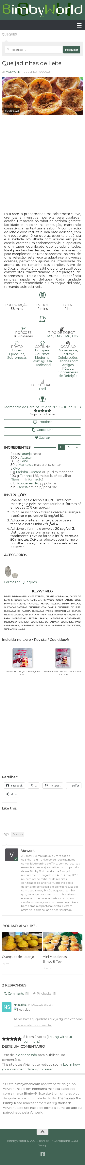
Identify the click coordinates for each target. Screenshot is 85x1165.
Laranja (26, 454)
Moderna (42, 357)
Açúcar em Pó (28, 483)
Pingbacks (46, 993)
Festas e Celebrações (67, 355)
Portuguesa (42, 361)
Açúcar (26, 457)
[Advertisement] (42, 163)
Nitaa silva (20, 1004)
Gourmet (42, 354)
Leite (24, 461)
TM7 (74, 336)
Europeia (42, 350)
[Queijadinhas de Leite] (42, 96)
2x (69, 447)
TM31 (49, 336)
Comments (18, 993)
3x (77, 447)
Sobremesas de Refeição (68, 374)
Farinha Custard (28, 472)
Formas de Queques (20, 582)
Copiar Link (45, 430)
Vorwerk (13, 71)
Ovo (16, 468)
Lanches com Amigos (68, 363)
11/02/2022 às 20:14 (42, 1004)
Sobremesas (16, 357)
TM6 (66, 336)
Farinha (26, 476)
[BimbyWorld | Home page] (42, 10)
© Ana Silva (12, 110)
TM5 (58, 336)
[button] (35, 411)
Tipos (26, 479)
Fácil (42, 389)
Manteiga (25, 465)
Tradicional (42, 365)
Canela (22, 487)
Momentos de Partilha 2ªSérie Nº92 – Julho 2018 (42, 407)
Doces (17, 350)
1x (61, 447)
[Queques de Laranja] (22, 941)
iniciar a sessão (26, 1055)
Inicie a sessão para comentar (33, 1025)
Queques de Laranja (18, 957)
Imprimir (45, 421)
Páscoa (67, 368)
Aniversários (68, 350)
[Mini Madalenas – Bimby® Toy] (62, 941)
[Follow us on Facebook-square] (42, 1154)
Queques (9, 34)
